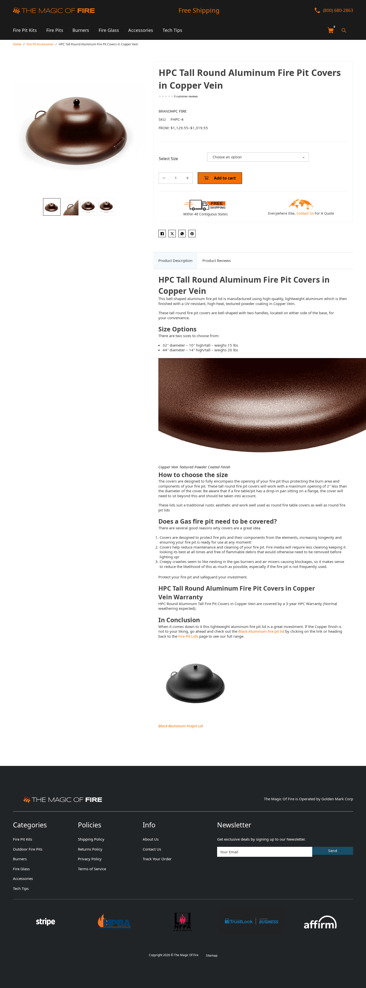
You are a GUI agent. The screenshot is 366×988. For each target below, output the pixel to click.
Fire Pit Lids (188, 636)
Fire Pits (54, 30)
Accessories (140, 30)
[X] (172, 233)
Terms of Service (92, 868)
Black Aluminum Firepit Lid (180, 725)
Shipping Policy (91, 839)
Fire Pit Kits (25, 30)
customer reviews (186, 96)
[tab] (175, 260)
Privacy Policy (90, 859)
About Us (151, 839)
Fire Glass (109, 30)
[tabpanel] (253, 501)
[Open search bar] (343, 30)
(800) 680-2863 (338, 10)
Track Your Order (157, 859)
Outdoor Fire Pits (27, 849)
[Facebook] (162, 233)
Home (17, 44)
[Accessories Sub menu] (156, 30)
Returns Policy (90, 849)
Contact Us (305, 213)
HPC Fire (178, 111)
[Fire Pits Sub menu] (66, 30)
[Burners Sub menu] (92, 30)
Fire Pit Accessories (40, 44)
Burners (80, 30)
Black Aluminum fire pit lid (261, 631)
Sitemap (211, 955)
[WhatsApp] (182, 233)
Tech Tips (172, 30)
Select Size (168, 158)
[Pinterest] (192, 233)
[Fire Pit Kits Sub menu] (40, 30)
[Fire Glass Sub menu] (122, 30)
